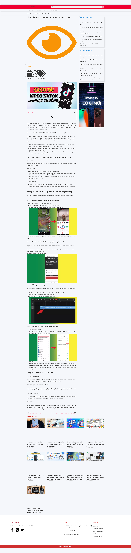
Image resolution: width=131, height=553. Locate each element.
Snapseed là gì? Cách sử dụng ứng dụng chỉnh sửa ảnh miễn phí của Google (95, 477)
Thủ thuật (45, 10)
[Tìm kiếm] (103, 7)
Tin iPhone (31, 7)
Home (28, 13)
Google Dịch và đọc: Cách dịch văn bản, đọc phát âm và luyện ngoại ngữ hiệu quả (55, 477)
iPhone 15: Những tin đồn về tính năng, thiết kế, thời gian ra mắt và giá (35, 444)
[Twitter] (22, 530)
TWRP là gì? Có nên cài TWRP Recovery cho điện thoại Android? (35, 477)
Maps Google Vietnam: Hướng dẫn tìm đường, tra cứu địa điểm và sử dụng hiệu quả (75, 477)
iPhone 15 (30, 10)
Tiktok (44, 78)
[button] (45, 7)
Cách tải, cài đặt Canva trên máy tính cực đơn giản (91, 36)
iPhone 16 (38, 10)
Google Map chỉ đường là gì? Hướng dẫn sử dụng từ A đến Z (95, 444)
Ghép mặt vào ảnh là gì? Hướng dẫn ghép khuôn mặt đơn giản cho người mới (35, 510)
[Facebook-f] (12, 530)
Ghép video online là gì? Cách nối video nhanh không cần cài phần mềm (55, 444)
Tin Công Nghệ (54, 10)
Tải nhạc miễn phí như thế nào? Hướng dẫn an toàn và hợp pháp (75, 444)
